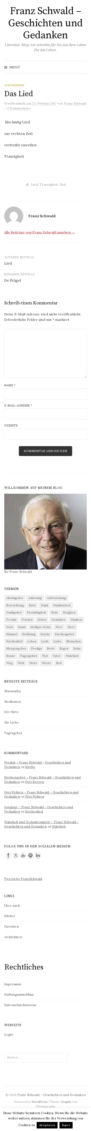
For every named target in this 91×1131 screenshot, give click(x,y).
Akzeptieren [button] (47, 1125)
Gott (9, 627)
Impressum (12, 984)
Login (8, 1034)
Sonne (10, 656)
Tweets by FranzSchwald (23, 879)
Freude (11, 620)
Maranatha (12, 691)
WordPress (39, 1102)
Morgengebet (16, 648)
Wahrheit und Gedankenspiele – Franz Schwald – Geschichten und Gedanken (41, 824)
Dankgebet (14, 612)
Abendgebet (14, 598)
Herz (71, 627)
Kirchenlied (14, 641)
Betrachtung (15, 605)
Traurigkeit (49, 184)
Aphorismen (14, 85)
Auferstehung (56, 598)
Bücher (9, 916)
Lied (34, 184)
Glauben (76, 620)
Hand (21, 627)
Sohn (76, 648)
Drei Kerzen (34, 782)
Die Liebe (11, 722)
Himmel (11, 634)
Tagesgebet (28, 656)
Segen (64, 648)
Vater (57, 656)
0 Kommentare (18, 108)
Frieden (27, 620)
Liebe (57, 641)
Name (9, 385)
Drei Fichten (34, 797)
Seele (51, 648)
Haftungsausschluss (19, 994)
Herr (59, 627)
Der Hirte (11, 712)
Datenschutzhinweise (20, 1005)
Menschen (73, 641)
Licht (44, 641)
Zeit (63, 184)
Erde (54, 612)
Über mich (12, 906)
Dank (44, 605)
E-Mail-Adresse (18, 405)
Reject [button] (66, 1125)
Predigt (36, 648)
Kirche (45, 634)
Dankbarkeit (62, 605)
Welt (21, 663)
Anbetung (35, 598)
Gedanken (58, 620)
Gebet (42, 620)
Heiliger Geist (40, 627)
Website (11, 425)
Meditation (12, 702)
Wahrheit (72, 656)
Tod (45, 656)
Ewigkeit (69, 612)
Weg (9, 663)
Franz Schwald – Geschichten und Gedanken (45, 23)
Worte (46, 663)
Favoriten (11, 926)
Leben (32, 641)
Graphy (66, 1102)
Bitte (32, 605)
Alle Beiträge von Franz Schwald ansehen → (39, 232)
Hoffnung (29, 634)
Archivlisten (13, 937)
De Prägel (12, 280)
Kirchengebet (64, 634)
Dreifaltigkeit (36, 612)
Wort (33, 663)
